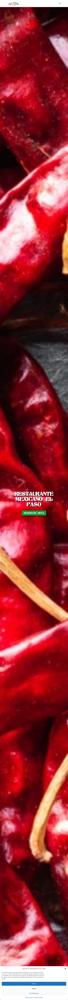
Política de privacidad (38, 997)
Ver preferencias (34, 993)
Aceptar (34, 984)
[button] (65, 969)
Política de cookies (29, 997)
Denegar (34, 988)
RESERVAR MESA (34, 513)
